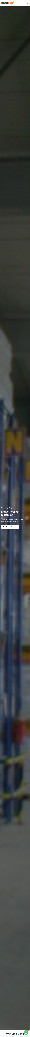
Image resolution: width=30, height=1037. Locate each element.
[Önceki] (3, 518)
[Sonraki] (27, 518)
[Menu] (27, 3)
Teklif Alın (6, 527)
